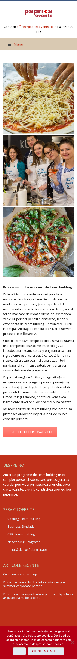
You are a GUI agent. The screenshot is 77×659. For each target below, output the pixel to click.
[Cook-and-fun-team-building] (38, 170)
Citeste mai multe (45, 651)
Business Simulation (21, 526)
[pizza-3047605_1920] (38, 98)
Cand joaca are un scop (20, 574)
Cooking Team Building (24, 519)
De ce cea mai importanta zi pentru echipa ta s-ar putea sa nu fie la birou (38, 596)
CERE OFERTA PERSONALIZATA (30, 432)
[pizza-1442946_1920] (38, 242)
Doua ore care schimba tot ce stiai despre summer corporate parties (34, 584)
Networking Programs (23, 542)
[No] (72, 642)
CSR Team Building (21, 534)
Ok (19, 651)
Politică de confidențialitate (27, 549)
